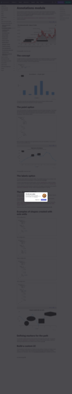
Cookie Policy (36, 196)
